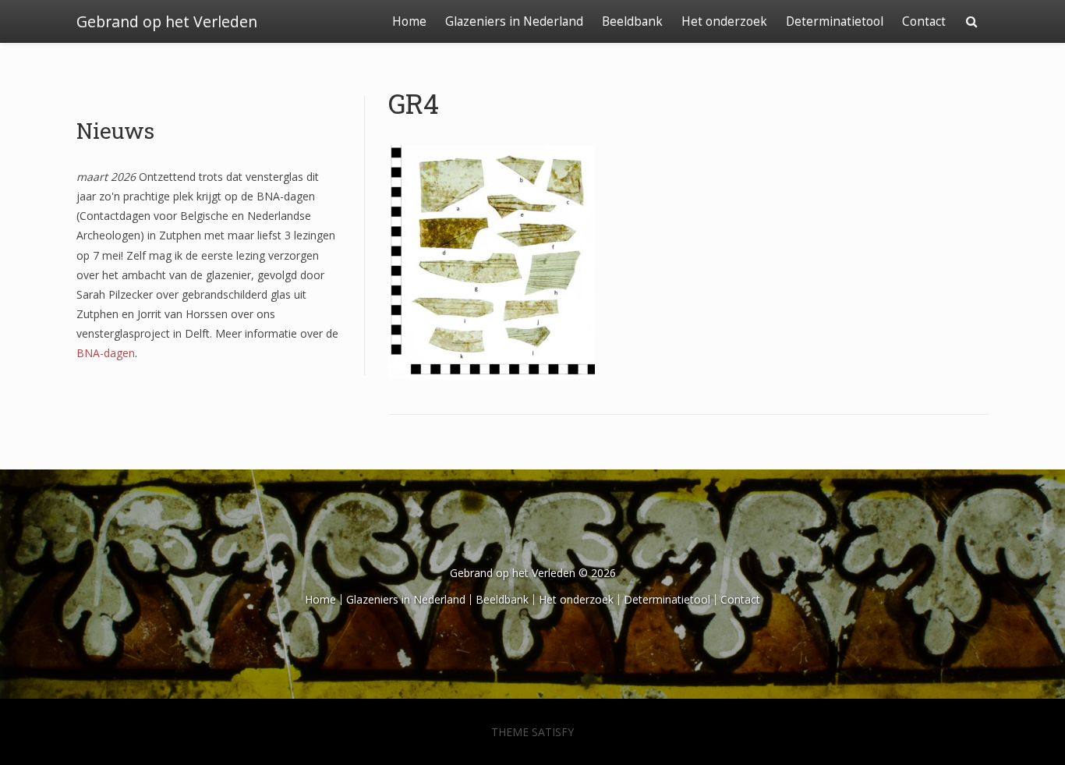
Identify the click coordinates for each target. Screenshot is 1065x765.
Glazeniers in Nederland (514, 21)
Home (409, 21)
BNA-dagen (105, 352)
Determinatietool (834, 21)
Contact (924, 21)
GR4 (413, 103)
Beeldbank (632, 21)
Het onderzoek (724, 21)
